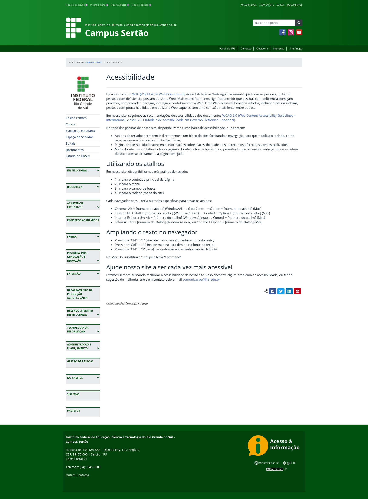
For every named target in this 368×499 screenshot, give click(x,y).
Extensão (83, 274)
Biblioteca (83, 187)
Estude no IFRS (76, 156)
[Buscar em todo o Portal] (298, 22)
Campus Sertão (93, 62)
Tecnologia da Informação (83, 329)
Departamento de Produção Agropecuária (79, 294)
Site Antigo (295, 48)
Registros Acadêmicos (83, 220)
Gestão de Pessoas (80, 361)
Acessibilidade (249, 4)
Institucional (83, 170)
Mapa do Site (266, 4)
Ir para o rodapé (141, 4)
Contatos (246, 48)
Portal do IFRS (227, 48)
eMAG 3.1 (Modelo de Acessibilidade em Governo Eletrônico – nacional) (182, 120)
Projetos (73, 410)
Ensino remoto (76, 118)
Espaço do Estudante (81, 131)
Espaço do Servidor (79, 137)
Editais (70, 143)
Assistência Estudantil (83, 205)
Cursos (281, 4)
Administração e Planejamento (83, 346)
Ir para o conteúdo (76, 4)
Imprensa (278, 48)
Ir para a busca (119, 4)
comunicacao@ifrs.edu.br (201, 279)
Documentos (294, 4)
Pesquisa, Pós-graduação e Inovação (83, 257)
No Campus (83, 378)
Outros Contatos (77, 475)
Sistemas (73, 394)
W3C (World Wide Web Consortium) (158, 94)
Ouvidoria (262, 48)
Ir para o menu (99, 4)
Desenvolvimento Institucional (83, 312)
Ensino (83, 236)
